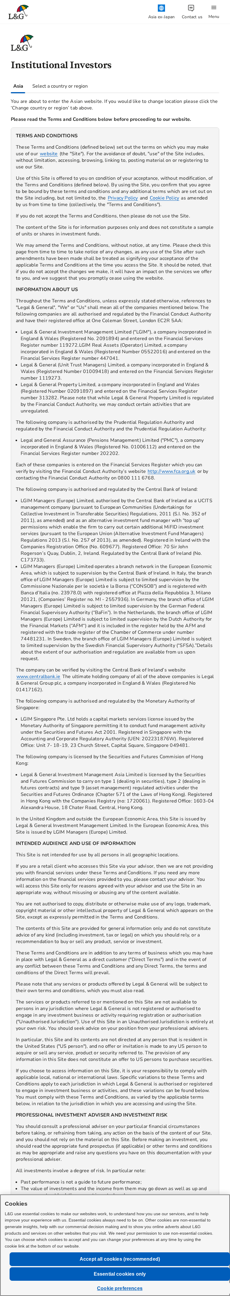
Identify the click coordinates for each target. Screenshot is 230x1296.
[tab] (18, 86)
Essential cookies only (120, 1274)
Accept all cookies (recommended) (120, 1259)
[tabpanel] (115, 676)
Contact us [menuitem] (192, 17)
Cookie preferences (120, 1288)
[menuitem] (161, 12)
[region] (115, 681)
